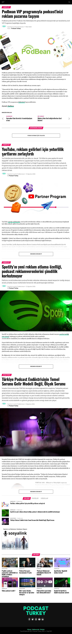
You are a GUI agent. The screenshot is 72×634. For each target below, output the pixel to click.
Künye (29, 629)
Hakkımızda (35, 629)
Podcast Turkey (16, 28)
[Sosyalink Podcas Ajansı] (15, 549)
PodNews (11, 106)
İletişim (42, 629)
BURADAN (21, 102)
